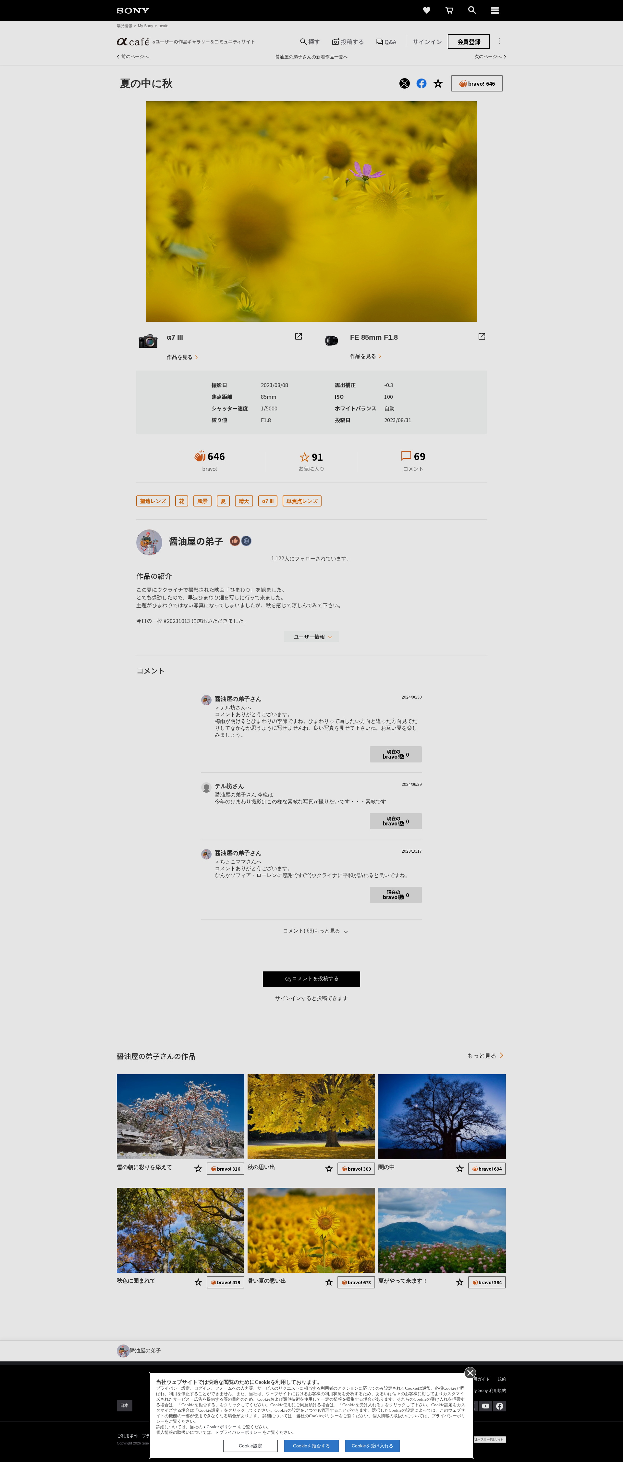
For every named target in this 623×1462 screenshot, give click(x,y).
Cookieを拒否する (311, 1445)
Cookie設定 (250, 1445)
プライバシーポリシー (240, 1432)
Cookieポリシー (222, 1427)
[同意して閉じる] (469, 1372)
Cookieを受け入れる (372, 1445)
